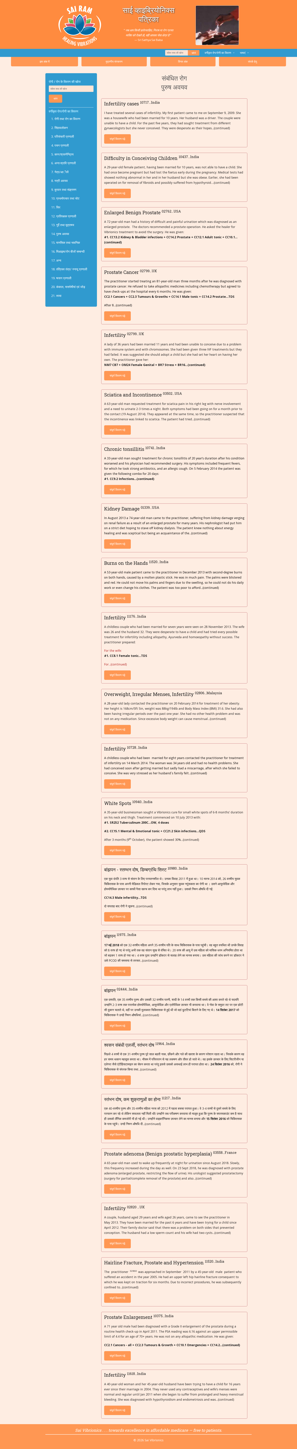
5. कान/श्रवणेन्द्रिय (62, 154)
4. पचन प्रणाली (60, 145)
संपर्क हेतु (252, 61)
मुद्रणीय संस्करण (114, 61)
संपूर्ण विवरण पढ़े (117, 139)
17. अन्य (56, 260)
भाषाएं (242, 53)
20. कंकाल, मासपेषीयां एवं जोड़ (68, 287)
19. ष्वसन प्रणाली (61, 278)
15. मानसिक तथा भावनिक (65, 243)
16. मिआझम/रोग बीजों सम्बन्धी (68, 251)
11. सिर (55, 207)
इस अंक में (45, 61)
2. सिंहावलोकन (59, 128)
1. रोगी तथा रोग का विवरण (65, 119)
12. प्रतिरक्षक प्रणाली (63, 216)
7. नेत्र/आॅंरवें (60, 172)
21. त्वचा (56, 296)
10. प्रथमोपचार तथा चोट (65, 198)
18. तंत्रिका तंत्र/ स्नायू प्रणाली (69, 269)
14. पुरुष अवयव (60, 234)
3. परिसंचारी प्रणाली (62, 136)
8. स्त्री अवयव (59, 181)
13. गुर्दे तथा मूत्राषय (62, 225)
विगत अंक (183, 61)
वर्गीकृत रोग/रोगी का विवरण (218, 53)
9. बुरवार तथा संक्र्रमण (63, 190)
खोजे (194, 53)
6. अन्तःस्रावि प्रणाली (63, 163)
